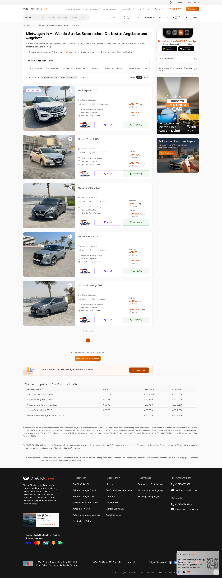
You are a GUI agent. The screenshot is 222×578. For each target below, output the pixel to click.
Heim (27, 25)
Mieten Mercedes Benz (114, 68)
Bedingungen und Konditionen (108, 458)
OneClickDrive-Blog (82, 484)
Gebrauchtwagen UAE (83, 496)
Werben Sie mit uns (115, 508)
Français (132, 572)
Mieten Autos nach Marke (40, 60)
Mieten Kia (96, 68)
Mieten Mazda (52, 68)
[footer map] (28, 563)
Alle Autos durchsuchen (89, 358)
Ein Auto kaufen (92, 9)
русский (150, 572)
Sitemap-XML (112, 502)
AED (139, 77)
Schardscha (39, 25)
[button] (176, 17)
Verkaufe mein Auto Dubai (85, 502)
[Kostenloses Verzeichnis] (178, 155)
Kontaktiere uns (113, 515)
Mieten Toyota (134, 68)
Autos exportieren (110, 9)
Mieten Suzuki (82, 68)
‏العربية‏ (123, 572)
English (115, 572)
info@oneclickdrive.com (186, 490)
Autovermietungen (73, 9)
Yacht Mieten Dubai (82, 521)
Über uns (110, 484)
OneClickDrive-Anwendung (119, 490)
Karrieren (110, 496)
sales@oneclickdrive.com (187, 509)
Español (168, 572)
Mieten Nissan (36, 68)
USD (146, 77)
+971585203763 (183, 504)
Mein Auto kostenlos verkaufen (175, 9)
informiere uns (186, 445)
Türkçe (159, 572)
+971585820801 (183, 484)
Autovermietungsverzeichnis (86, 515)
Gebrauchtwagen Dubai (84, 490)
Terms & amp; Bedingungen (151, 490)
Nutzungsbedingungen (148, 496)
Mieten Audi (67, 68)
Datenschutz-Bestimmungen (138, 458)
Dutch (141, 572)
